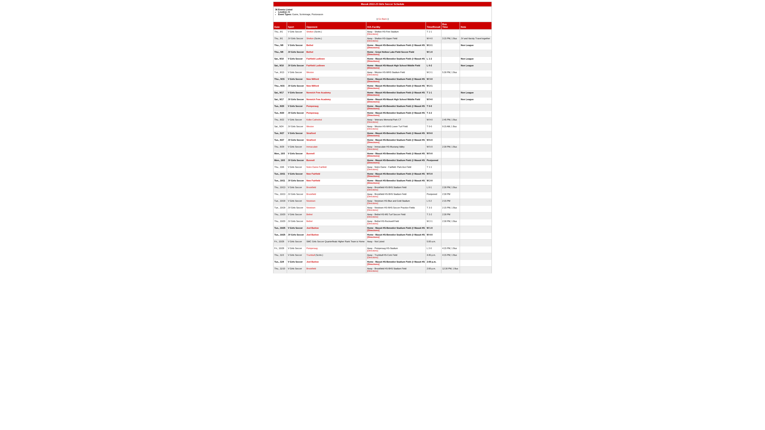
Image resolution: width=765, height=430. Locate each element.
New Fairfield (313, 174)
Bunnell (310, 153)
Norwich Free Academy (318, 92)
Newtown (310, 201)
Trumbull (310, 255)
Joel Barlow (312, 228)
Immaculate (312, 147)
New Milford (312, 79)
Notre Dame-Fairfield (316, 167)
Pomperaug (312, 106)
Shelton (310, 31)
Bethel (309, 45)
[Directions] (372, 34)
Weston (310, 72)
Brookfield (311, 187)
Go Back (382, 19)
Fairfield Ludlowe (315, 59)
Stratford (311, 133)
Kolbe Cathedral (314, 119)
